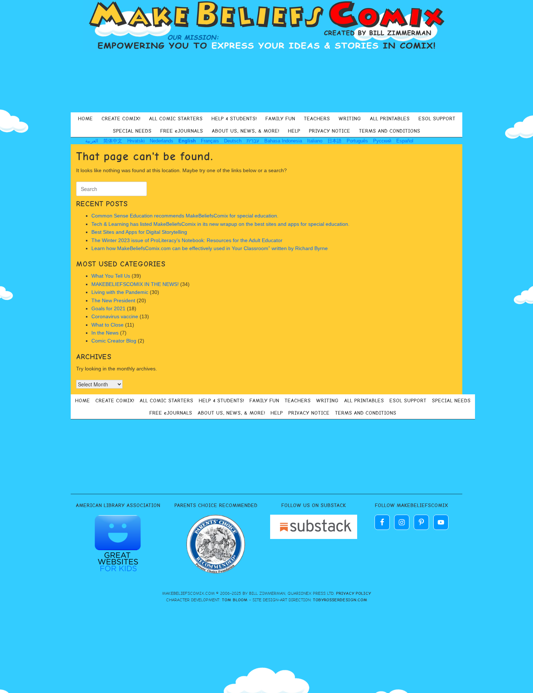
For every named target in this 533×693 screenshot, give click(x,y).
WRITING (350, 118)
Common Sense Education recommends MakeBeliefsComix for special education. (185, 216)
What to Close (107, 325)
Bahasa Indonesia (283, 141)
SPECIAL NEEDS (132, 131)
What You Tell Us (110, 276)
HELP (294, 131)
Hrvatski (136, 141)
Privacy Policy (353, 593)
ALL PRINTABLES (390, 118)
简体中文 (112, 141)
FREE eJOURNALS (181, 131)
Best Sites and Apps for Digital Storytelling (139, 232)
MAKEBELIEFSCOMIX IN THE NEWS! (135, 284)
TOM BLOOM (235, 599)
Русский (382, 141)
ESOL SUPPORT (436, 118)
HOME (85, 118)
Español (404, 141)
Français (210, 141)
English (187, 141)
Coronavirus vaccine (114, 316)
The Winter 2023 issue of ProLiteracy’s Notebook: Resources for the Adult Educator (186, 240)
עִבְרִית (253, 141)
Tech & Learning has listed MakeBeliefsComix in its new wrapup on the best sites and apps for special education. (221, 224)
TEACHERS (317, 118)
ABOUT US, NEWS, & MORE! (245, 131)
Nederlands (161, 141)
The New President (113, 300)
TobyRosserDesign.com (340, 599)
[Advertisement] (266, 81)
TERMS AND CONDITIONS (389, 131)
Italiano (314, 141)
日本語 (334, 141)
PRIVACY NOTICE (329, 131)
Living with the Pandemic (119, 292)
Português (357, 141)
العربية (91, 141)
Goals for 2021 (108, 308)
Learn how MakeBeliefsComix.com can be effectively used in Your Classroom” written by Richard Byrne (209, 248)
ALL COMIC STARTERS (176, 118)
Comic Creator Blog (113, 341)
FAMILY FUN (280, 118)
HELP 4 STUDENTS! (234, 118)
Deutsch (232, 141)
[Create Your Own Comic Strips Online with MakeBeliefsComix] (266, 26)
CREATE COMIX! (121, 118)
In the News (105, 333)
